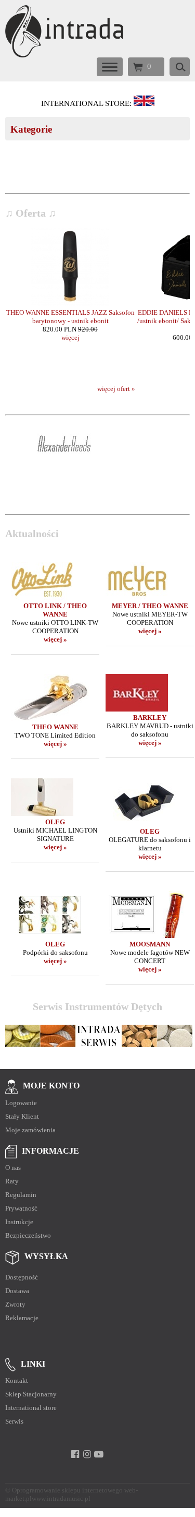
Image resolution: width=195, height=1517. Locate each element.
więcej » (55, 639)
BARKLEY (149, 717)
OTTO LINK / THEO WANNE (55, 610)
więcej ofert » (116, 389)
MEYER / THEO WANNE (150, 606)
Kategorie (31, 129)
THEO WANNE (55, 727)
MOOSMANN (149, 944)
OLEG (55, 822)
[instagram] (87, 1454)
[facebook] (75, 1454)
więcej (70, 337)
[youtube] (99, 1454)
